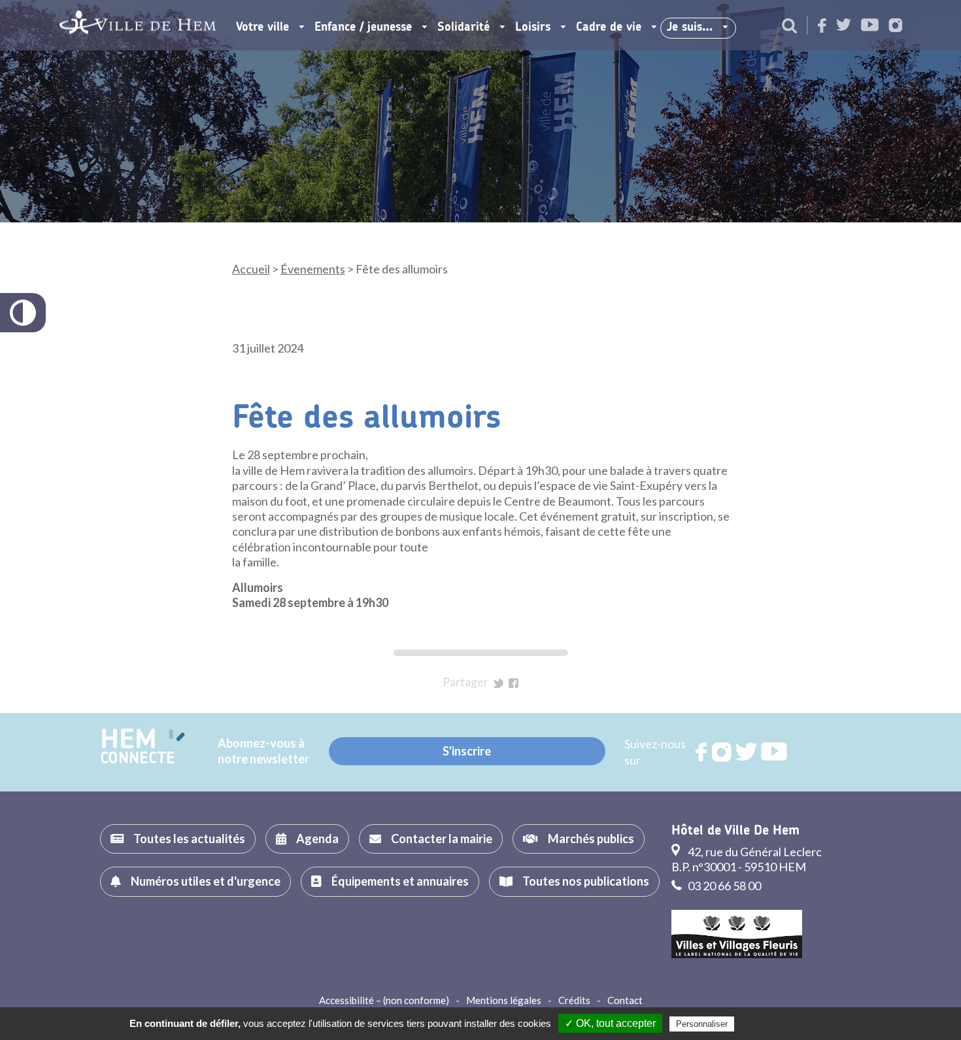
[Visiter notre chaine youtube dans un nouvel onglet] (870, 25)
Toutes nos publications (585, 881)
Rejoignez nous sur (702, 752)
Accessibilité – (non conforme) (384, 1000)
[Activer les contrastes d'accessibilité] (23, 312)
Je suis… (690, 27)
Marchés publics (591, 838)
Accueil (251, 269)
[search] (789, 26)
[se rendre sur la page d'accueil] (137, 25)
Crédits (574, 1000)
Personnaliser (702, 1024)
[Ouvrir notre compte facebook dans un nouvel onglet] (822, 26)
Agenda (317, 838)
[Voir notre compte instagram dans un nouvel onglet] (895, 26)
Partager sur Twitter (498, 683)
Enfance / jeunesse (363, 27)
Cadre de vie (608, 27)
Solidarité (463, 27)
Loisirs (532, 27)
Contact (625, 1000)
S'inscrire (467, 751)
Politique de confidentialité (791, 1023)
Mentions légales (503, 1000)
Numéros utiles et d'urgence (205, 881)
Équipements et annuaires (400, 881)
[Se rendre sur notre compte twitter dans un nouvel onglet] (843, 25)
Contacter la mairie (441, 838)
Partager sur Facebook (513, 683)
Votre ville (262, 27)
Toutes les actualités (189, 838)
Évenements (312, 269)
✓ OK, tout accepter (610, 1023)
